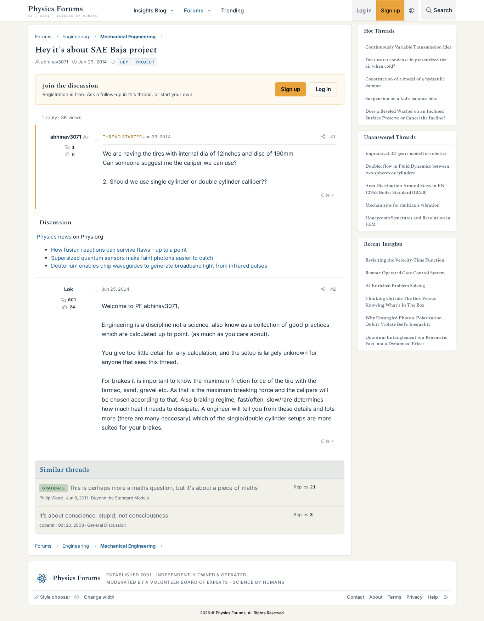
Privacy (414, 597)
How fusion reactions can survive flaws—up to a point (119, 249)
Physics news (54, 236)
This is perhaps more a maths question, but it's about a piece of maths (163, 487)
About (375, 597)
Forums (193, 10)
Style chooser (55, 597)
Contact (355, 597)
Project (145, 62)
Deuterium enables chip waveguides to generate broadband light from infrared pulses (159, 265)
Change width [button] (99, 597)
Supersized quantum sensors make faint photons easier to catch (132, 257)
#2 (333, 289)
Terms (394, 597)
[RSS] (446, 596)
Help (433, 597)
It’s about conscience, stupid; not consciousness (103, 515)
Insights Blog (150, 10)
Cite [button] (325, 195)
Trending (232, 10)
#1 (333, 136)
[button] (172, 10)
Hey (124, 62)
